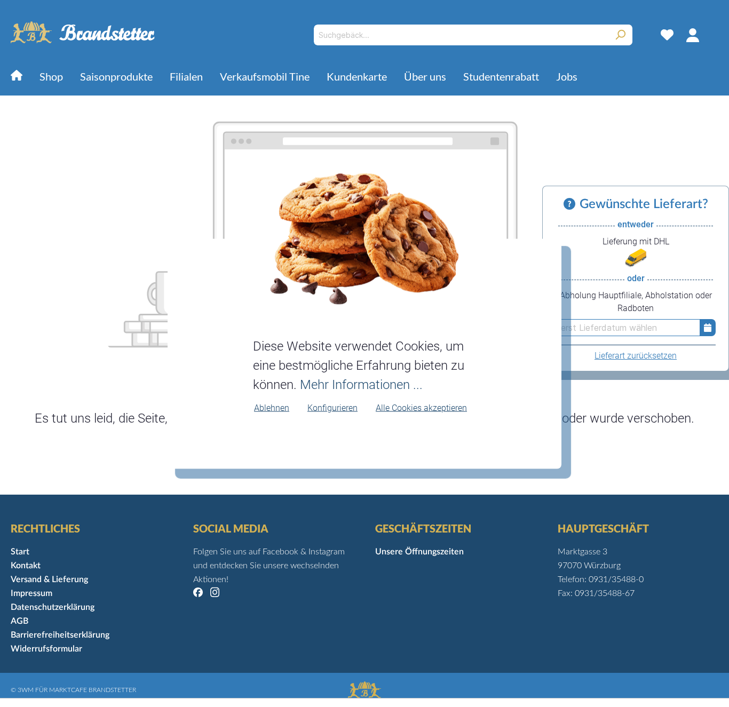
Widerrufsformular (46, 649)
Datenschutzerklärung (52, 607)
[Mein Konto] (693, 34)
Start (20, 551)
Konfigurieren (332, 408)
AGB (19, 621)
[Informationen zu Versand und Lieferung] (572, 204)
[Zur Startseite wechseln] (83, 32)
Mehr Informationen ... (361, 384)
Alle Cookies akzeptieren (421, 408)
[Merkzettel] (667, 34)
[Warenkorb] (712, 35)
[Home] (16, 77)
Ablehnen (271, 408)
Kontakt (26, 565)
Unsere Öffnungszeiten (419, 551)
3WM (26, 690)
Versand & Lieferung (49, 579)
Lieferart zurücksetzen (636, 356)
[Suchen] (620, 35)
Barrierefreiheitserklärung (60, 635)
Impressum (31, 593)
